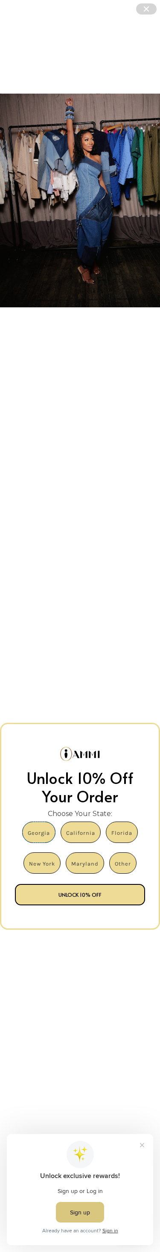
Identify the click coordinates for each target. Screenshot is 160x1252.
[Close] (146, 9)
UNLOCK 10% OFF (80, 894)
